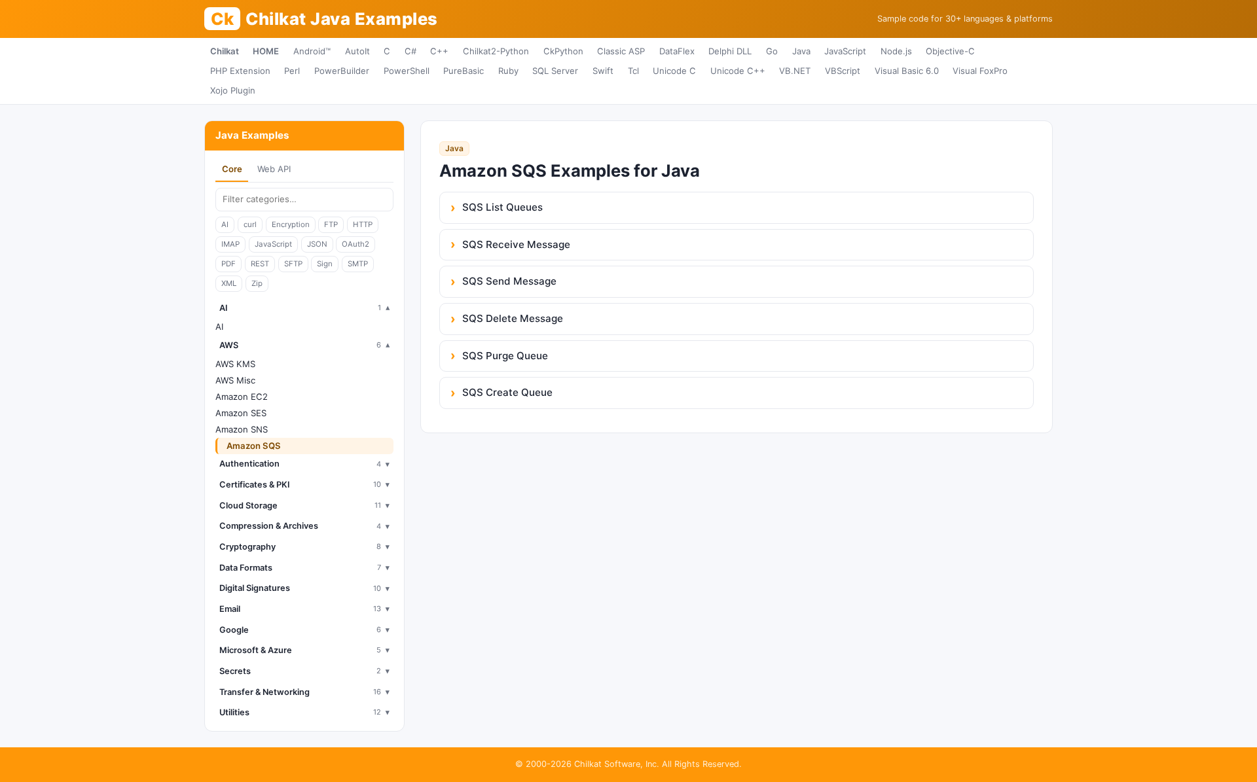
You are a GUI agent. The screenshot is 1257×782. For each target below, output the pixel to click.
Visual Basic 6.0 (907, 70)
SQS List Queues (502, 207)
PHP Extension (240, 70)
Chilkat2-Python (496, 51)
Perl (292, 70)
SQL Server (555, 70)
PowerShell (406, 70)
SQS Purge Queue (505, 355)
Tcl (633, 70)
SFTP (293, 263)
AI (224, 224)
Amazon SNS (241, 429)
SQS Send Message (509, 281)
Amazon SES (240, 413)
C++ (439, 51)
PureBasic (463, 70)
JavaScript (845, 51)
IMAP (230, 244)
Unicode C (674, 70)
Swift (602, 70)
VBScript (842, 70)
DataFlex (677, 51)
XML (228, 283)
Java (801, 51)
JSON (317, 244)
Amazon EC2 (241, 396)
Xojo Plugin (232, 90)
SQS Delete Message (512, 318)
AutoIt (357, 51)
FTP (331, 224)
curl (250, 224)
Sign (325, 263)
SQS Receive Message (516, 244)
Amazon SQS (254, 445)
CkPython (563, 51)
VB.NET (795, 70)
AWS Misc (235, 380)
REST (260, 263)
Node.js (896, 51)
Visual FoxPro (980, 70)
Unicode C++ (737, 70)
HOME (266, 51)
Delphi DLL (730, 51)
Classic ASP (621, 51)
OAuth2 (355, 244)
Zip (257, 283)
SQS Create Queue (507, 392)
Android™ (312, 51)
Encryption (291, 224)
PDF (228, 263)
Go (772, 51)
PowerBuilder (341, 70)
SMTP (358, 263)
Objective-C (950, 51)
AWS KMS (235, 364)
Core (232, 169)
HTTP (363, 224)
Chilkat (224, 51)
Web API (274, 169)
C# (410, 51)
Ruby (508, 70)
